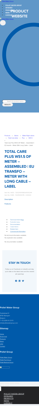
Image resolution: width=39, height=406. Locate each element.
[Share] (12, 383)
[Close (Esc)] (17, 383)
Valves (16, 135)
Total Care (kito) (13, 138)
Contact (2, 346)
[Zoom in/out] (2, 383)
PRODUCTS (9, 10)
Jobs (1, 344)
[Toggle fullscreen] (7, 383)
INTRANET (9, 8)
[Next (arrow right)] (7, 386)
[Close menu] (0, 389)
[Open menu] (3, 22)
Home (2, 334)
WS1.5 (30, 138)
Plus (23, 138)
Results (8, 105)
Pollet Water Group (6, 357)
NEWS (7, 13)
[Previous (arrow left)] (2, 386)
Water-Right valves (28, 135)
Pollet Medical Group (6, 362)
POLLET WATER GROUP (13, 5)
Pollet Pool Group (5, 360)
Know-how (3, 336)
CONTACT (8, 15)
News (2, 341)
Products (7, 135)
